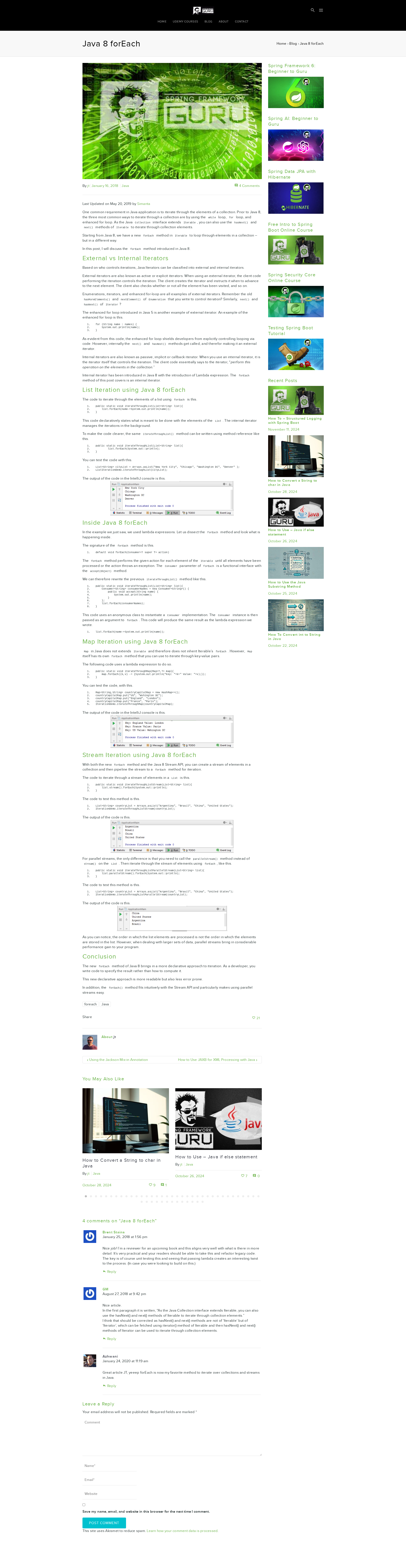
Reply (111, 1272)
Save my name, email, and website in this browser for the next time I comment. (146, 1512)
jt (88, 186)
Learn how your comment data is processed (182, 1531)
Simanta (143, 204)
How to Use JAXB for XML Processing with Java (216, 1060)
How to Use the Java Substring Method (287, 584)
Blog (293, 44)
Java (125, 186)
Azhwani (110, 1356)
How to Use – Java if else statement (216, 1156)
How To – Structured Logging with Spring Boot (295, 420)
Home (282, 44)
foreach (90, 1004)
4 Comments (249, 186)
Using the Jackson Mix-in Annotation (118, 1060)
